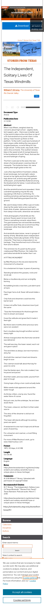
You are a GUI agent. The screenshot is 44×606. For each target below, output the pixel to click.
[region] (22, 582)
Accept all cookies (22, 592)
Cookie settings (30, 577)
